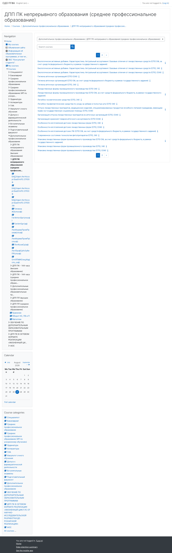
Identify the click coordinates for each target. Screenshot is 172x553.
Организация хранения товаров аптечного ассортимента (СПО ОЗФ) (69, 119)
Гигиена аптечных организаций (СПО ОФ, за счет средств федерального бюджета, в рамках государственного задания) (93, 80)
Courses (16, 26)
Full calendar (10, 402)
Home (7, 26)
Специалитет (13, 417)
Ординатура (12, 445)
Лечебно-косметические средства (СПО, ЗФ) (59, 99)
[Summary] (165, 63)
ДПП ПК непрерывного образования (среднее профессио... (99, 26)
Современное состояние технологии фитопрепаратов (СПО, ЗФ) (67, 135)
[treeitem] (17, 193)
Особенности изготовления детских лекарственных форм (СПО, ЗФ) (69, 123)
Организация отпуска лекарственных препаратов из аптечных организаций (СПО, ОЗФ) (78, 115)
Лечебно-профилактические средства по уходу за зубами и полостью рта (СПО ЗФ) (76, 104)
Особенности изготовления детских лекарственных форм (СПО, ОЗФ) (70, 127)
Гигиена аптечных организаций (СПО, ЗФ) (57, 84)
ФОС (9, 527)
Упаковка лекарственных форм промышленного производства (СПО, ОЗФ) (72, 150)
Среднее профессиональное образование (13, 427)
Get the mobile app (24, 550)
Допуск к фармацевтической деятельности (13, 464)
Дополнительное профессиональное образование (46, 26)
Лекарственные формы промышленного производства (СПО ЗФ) (67, 89)
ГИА (9, 452)
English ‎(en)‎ (21, 3)
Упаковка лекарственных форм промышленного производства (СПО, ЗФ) (71, 146)
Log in (165, 3)
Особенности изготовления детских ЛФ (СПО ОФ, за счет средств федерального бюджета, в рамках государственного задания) (97, 131)
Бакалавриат (13, 421)
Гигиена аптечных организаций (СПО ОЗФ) (57, 76)
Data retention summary (27, 547)
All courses (9, 531)
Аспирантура (13, 448)
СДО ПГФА (9, 3)
